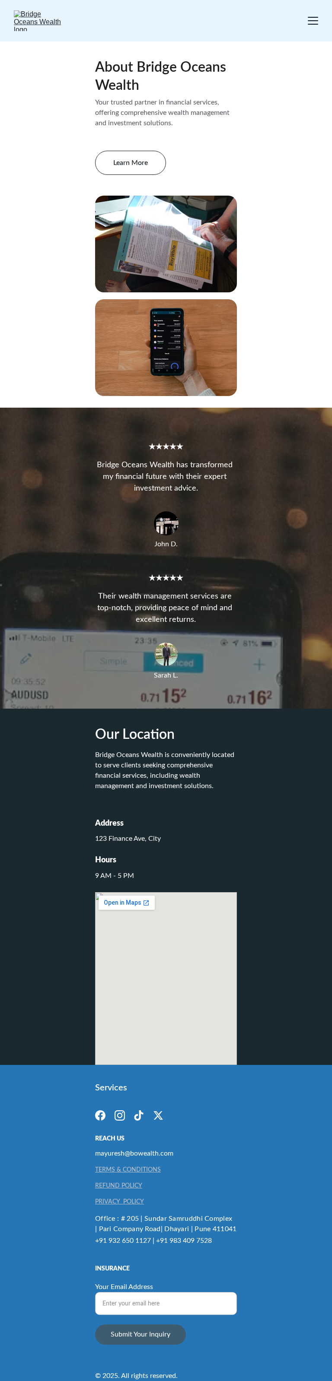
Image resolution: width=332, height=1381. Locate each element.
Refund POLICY (118, 1186)
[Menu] (313, 21)
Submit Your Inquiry (140, 1334)
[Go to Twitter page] (158, 1115)
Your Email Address (124, 1286)
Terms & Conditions (128, 1170)
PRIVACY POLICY (119, 1202)
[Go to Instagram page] (120, 1115)
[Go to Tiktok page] (139, 1115)
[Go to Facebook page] (100, 1115)
